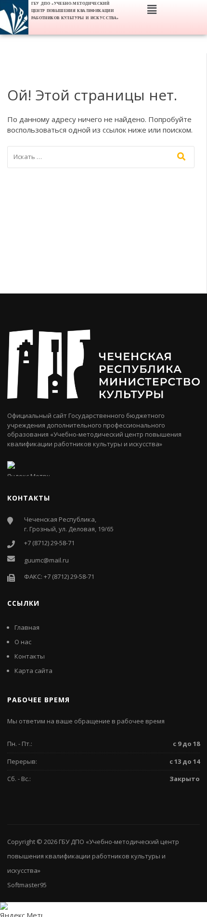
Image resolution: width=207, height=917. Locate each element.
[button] (151, 9)
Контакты (29, 656)
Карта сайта (33, 670)
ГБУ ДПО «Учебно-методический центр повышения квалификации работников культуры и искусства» (93, 856)
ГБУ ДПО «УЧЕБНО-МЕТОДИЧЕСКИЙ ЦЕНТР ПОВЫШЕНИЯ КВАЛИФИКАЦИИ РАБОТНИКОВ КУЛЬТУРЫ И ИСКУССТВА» (75, 10)
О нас (22, 641)
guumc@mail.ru (46, 560)
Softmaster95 (27, 884)
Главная (26, 627)
